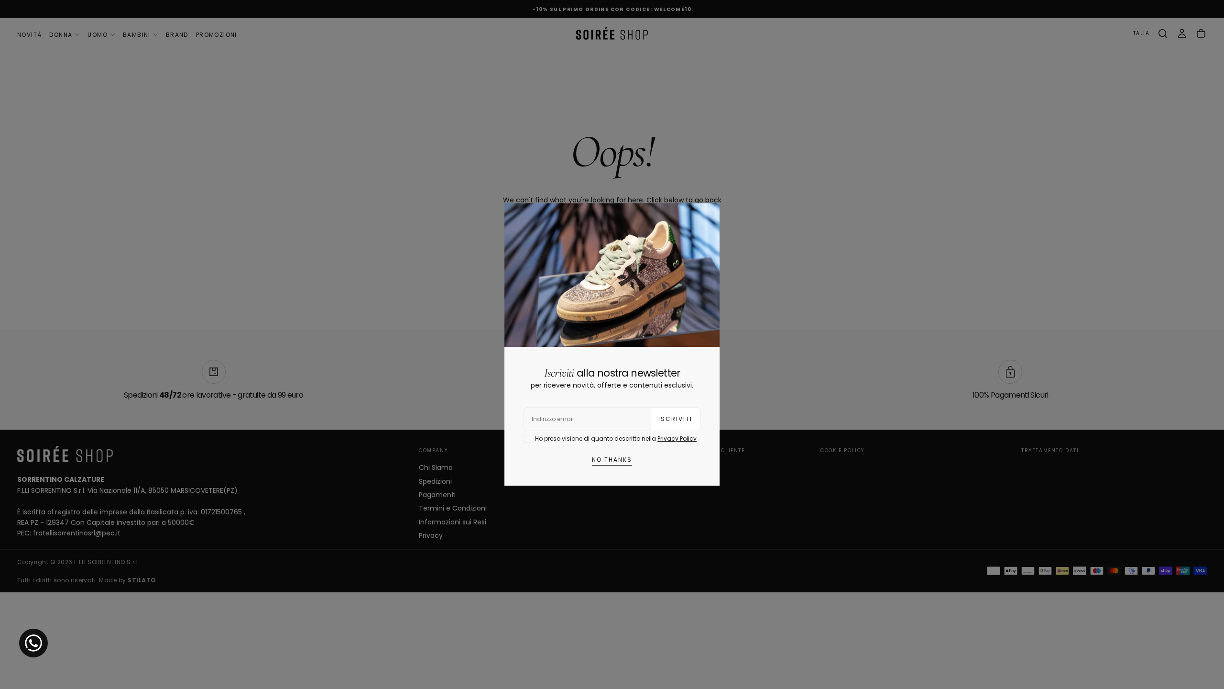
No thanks (612, 460)
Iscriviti (675, 419)
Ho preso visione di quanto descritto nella (616, 438)
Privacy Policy (677, 438)
